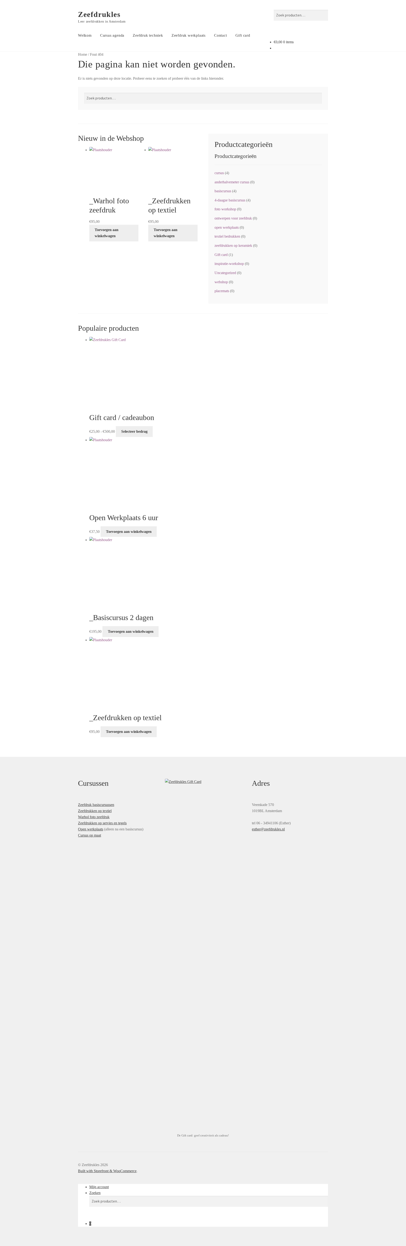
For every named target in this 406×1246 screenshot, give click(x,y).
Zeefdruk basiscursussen (96, 805)
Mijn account (99, 1187)
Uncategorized (225, 273)
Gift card (242, 35)
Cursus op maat (89, 835)
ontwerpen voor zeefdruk (233, 218)
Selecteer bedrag (134, 431)
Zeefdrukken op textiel (95, 811)
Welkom (85, 35)
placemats (222, 291)
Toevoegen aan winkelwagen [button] (106, 233)
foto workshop (225, 209)
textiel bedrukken (227, 236)
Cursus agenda (112, 35)
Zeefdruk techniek (148, 35)
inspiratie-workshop (229, 264)
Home (82, 54)
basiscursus (223, 191)
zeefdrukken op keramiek (233, 246)
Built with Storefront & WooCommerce (107, 1171)
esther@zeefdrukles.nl (268, 829)
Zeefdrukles (99, 14)
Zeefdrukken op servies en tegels (102, 823)
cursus (219, 173)
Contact (220, 35)
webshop (221, 282)
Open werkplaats (90, 829)
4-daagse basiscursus (230, 200)
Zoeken (95, 1193)
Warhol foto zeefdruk (93, 817)
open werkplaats (227, 227)
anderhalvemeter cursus (232, 182)
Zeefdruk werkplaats (189, 35)
